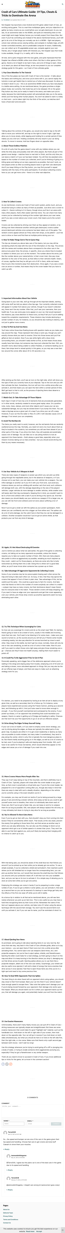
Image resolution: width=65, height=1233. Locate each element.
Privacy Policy (8, 1216)
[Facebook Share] (3, 1064)
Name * (6, 1121)
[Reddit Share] (10, 1064)
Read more (30, 1231)
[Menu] (2, 4)
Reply (7, 1149)
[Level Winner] (32, 4)
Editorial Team (8, 1213)
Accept (39, 1231)
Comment (6, 1103)
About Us (6, 1209)
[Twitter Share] (6, 1064)
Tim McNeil (6, 20)
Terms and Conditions (10, 1219)
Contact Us (7, 1223)
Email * (30, 1121)
